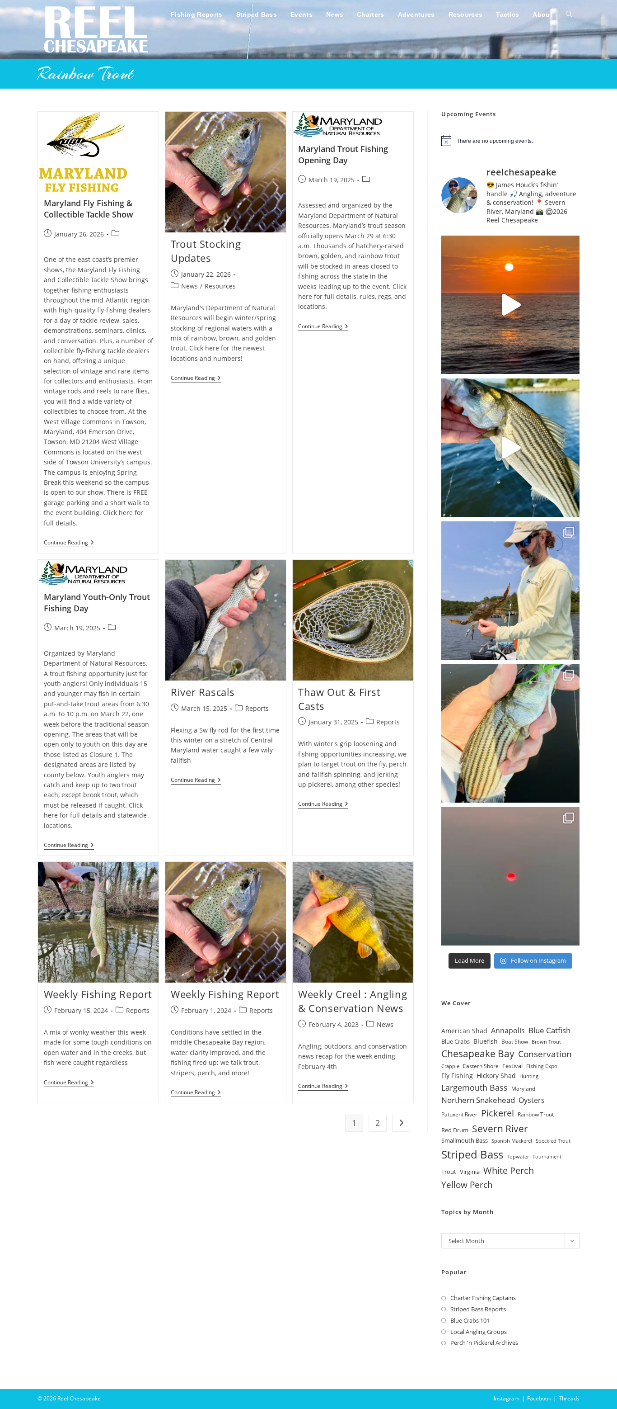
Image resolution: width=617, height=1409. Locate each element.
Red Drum (454, 1130)
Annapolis (508, 1030)
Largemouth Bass (474, 1087)
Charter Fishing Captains (483, 1298)
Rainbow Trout (536, 1114)
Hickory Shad (496, 1075)
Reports (257, 708)
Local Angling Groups (478, 1332)
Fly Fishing (457, 1075)
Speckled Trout (553, 1140)
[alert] (510, 140)
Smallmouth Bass (464, 1140)
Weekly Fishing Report (98, 994)
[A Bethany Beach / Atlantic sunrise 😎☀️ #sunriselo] (510, 305)
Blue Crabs (455, 1041)
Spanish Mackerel (511, 1140)
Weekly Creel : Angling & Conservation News (352, 1001)
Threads (569, 1398)
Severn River (500, 1128)
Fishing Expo (541, 1066)
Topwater (518, 1157)
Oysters (532, 1100)
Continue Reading (69, 543)
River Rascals (203, 692)
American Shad (464, 1030)
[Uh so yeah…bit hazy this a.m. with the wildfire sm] (510, 876)
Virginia (470, 1172)
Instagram (506, 1398)
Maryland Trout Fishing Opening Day (343, 154)
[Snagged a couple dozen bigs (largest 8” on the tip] (510, 590)
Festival (512, 1066)
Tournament (547, 1157)
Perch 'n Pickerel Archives (484, 1342)
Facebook (539, 1398)
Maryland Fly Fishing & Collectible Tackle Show (88, 209)
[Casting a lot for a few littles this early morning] (510, 733)
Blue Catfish (549, 1030)
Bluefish (485, 1041)
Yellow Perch (467, 1184)
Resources (220, 286)
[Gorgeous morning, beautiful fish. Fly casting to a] (510, 447)
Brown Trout (546, 1042)
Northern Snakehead (478, 1100)
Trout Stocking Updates (206, 251)
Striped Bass (472, 1154)
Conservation (545, 1054)
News (189, 286)
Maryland (523, 1088)
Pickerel (497, 1113)
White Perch (508, 1170)
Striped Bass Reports (478, 1309)
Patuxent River (459, 1114)
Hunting (528, 1076)
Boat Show (514, 1041)
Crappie (450, 1066)
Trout (448, 1172)
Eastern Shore (481, 1066)
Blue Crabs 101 (470, 1320)
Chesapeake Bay (477, 1053)
